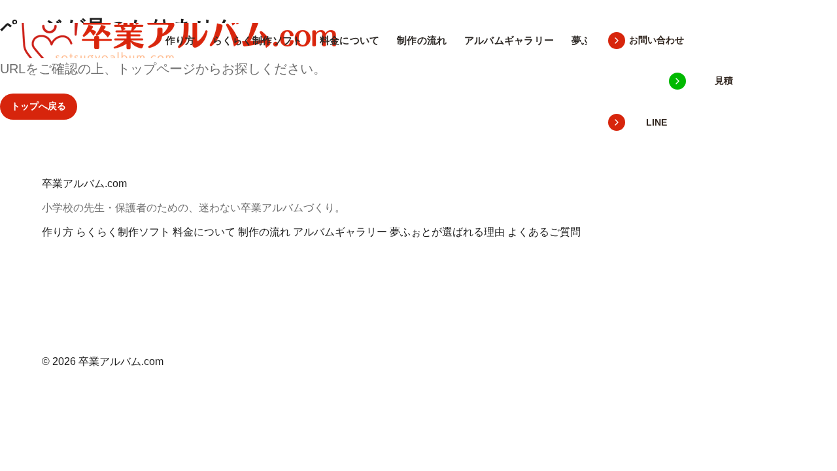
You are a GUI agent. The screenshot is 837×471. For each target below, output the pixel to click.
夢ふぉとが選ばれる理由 (447, 231)
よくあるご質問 (544, 231)
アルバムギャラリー (509, 40)
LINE (656, 122)
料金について (350, 40)
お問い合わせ (656, 40)
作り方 (180, 40)
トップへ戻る (38, 106)
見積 (724, 80)
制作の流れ (422, 40)
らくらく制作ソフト (258, 40)
